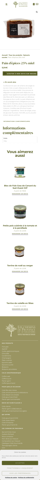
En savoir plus (10, 82)
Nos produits (7, 343)
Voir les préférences (20, 473)
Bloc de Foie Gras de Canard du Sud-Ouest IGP (20, 186)
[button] (6, 4)
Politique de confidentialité (26, 477)
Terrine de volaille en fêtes (20, 303)
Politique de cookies (11, 477)
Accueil (5, 55)
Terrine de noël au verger (20, 265)
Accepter (20, 463)
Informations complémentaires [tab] (16, 121)
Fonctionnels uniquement (20, 468)
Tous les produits (15, 55)
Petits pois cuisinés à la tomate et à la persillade (20, 226)
